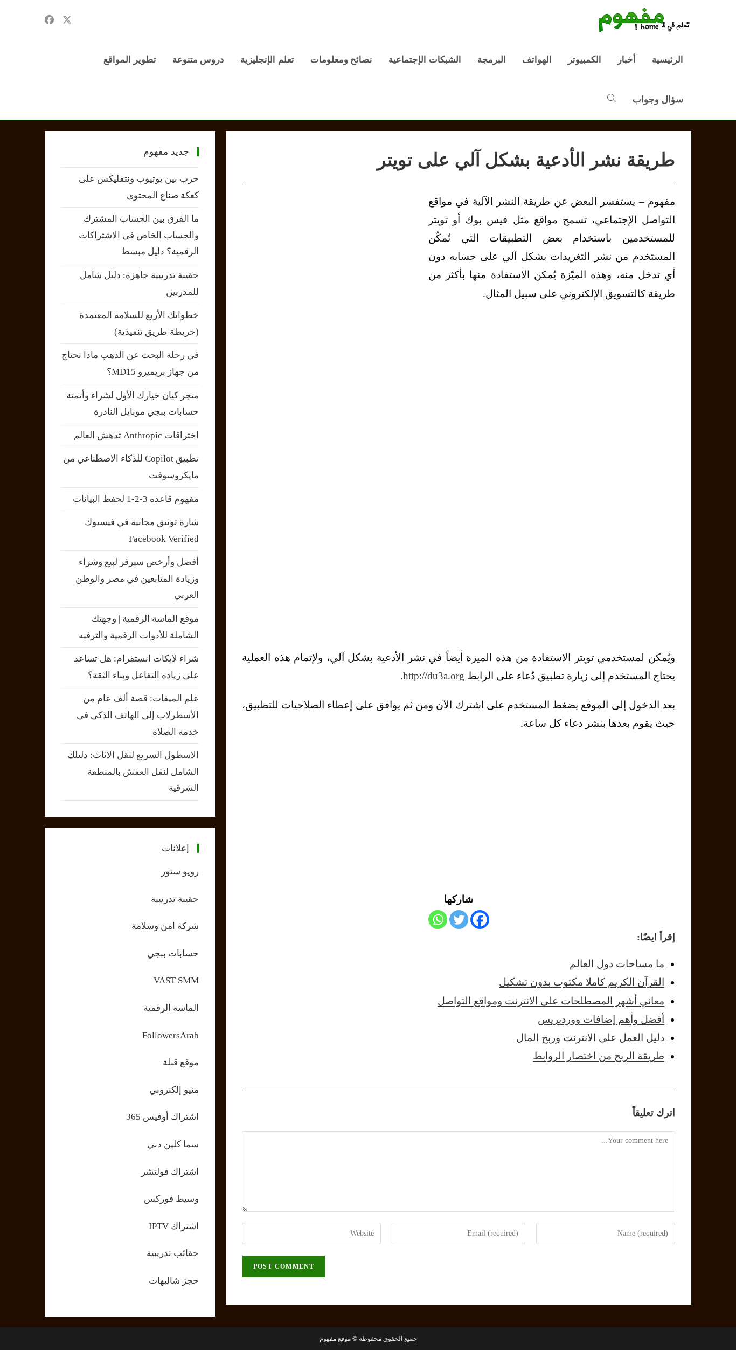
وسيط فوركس (171, 1199)
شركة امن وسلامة (165, 926)
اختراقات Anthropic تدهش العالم (136, 435)
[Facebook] (479, 919)
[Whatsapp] (437, 919)
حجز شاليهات (174, 1281)
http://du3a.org (433, 675)
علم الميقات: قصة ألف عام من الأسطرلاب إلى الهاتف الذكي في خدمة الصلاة (138, 714)
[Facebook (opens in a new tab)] (49, 20)
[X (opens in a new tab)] (67, 20)
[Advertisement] (332, 273)
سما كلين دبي (173, 1144)
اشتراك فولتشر (170, 1172)
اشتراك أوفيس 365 (162, 1117)
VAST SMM (176, 980)
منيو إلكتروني (174, 1090)
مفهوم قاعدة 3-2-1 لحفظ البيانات (136, 499)
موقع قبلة (181, 1062)
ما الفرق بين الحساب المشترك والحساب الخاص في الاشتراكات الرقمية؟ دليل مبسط (139, 235)
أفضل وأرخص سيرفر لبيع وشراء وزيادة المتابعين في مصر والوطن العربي (137, 578)
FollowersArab (170, 1035)
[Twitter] (458, 919)
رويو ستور (180, 871)
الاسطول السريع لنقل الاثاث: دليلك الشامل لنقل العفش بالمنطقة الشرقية (133, 771)
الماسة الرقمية (171, 1008)
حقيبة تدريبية (175, 899)
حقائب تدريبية (173, 1253)
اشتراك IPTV (174, 1226)
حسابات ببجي (173, 953)
